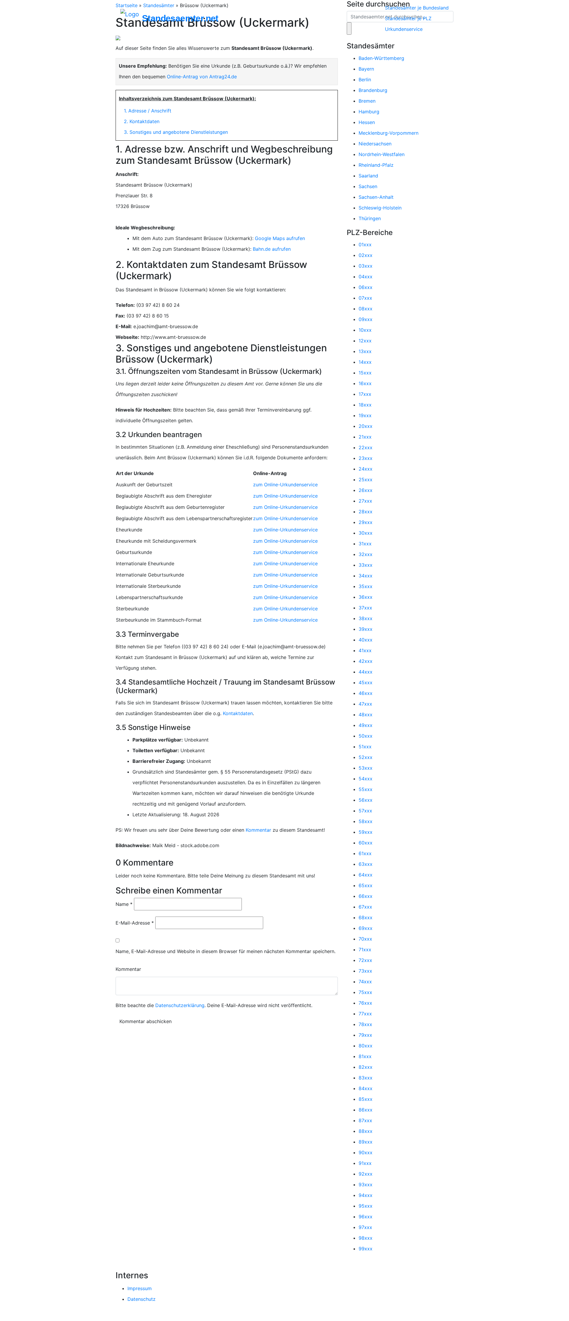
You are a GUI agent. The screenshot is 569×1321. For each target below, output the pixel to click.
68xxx (366, 917)
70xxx (365, 939)
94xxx (366, 1195)
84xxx (366, 1088)
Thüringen (370, 218)
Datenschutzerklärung (179, 1005)
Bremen (367, 101)
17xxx (365, 394)
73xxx (365, 971)
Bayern (366, 69)
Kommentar (258, 830)
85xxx (366, 1099)
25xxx (366, 479)
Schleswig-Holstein (380, 208)
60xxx (366, 843)
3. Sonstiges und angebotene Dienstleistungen (176, 132)
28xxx (366, 512)
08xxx (366, 309)
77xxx (365, 1014)
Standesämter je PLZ (408, 18)
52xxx (366, 757)
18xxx (365, 405)
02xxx (366, 255)
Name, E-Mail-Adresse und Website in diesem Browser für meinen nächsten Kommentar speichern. (225, 951)
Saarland (368, 176)
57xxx (365, 811)
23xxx (366, 458)
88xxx (366, 1131)
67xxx (365, 907)
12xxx (365, 341)
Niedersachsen (375, 144)
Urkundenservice (404, 29)
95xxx (366, 1206)
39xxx (366, 629)
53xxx (366, 768)
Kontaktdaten (238, 713)
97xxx (365, 1227)
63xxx (366, 864)
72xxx (365, 960)
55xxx (366, 789)
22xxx (366, 447)
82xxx (366, 1067)
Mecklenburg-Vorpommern (388, 133)
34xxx (366, 576)
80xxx (366, 1046)
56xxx (366, 800)
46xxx (366, 693)
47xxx (365, 704)
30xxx (366, 533)
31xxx (365, 544)
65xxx (366, 885)
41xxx (365, 650)
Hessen (367, 122)
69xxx (366, 928)
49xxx (366, 725)
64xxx (366, 875)
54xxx (366, 779)
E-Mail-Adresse (135, 923)
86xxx (366, 1110)
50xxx (366, 736)
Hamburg (369, 112)
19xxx (365, 415)
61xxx (365, 853)
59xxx (366, 832)
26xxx (366, 490)
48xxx (366, 714)
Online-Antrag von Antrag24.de (202, 77)
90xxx (366, 1152)
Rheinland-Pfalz (376, 165)
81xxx (365, 1056)
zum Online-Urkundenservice (285, 485)
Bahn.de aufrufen (272, 249)
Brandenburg (373, 90)
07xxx (365, 298)
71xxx (365, 949)
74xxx (365, 982)
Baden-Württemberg (381, 58)
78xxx (365, 1024)
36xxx (366, 597)
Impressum (139, 1288)
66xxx (366, 896)
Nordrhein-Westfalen (382, 154)
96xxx (366, 1217)
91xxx (365, 1163)
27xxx (365, 501)
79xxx (365, 1035)
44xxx (366, 672)
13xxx (365, 351)
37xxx (365, 608)
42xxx (366, 661)
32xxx (366, 554)
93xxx (366, 1184)
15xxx (365, 373)
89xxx (366, 1142)
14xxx (365, 362)
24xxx (366, 469)
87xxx (365, 1120)
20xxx (366, 426)
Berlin (365, 79)
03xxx (366, 266)
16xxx (365, 383)
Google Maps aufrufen (280, 238)
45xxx (366, 682)
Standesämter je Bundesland (417, 8)
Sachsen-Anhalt (376, 197)
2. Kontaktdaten (141, 121)
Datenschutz (141, 1299)
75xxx (365, 992)
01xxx (365, 244)
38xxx (366, 618)
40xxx (366, 640)
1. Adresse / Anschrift (147, 111)
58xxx (366, 821)
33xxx (366, 565)
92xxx (366, 1174)
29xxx (366, 522)
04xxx (366, 277)
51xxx (365, 747)
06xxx (366, 287)
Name (124, 904)
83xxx (366, 1078)
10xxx (365, 330)
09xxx (366, 319)
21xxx (365, 437)
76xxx (365, 1003)
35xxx (366, 586)
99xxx (366, 1249)
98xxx (366, 1238)
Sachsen (368, 186)
